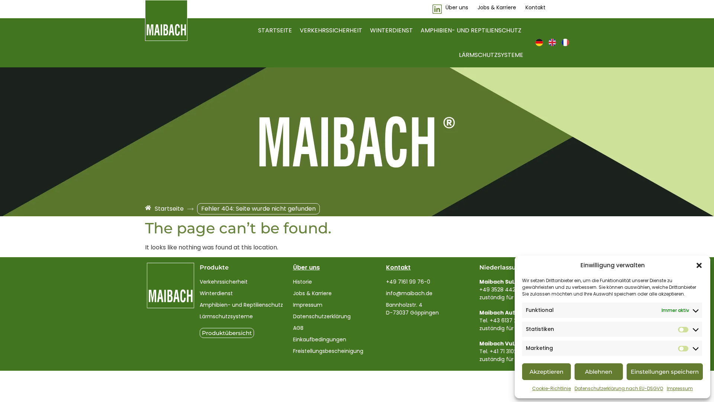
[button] (699, 265)
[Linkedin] (437, 9)
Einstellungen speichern (665, 371)
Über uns (306, 267)
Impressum (680, 388)
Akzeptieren (546, 371)
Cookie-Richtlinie (551, 388)
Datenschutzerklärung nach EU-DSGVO (619, 388)
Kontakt (398, 267)
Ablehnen (598, 371)
